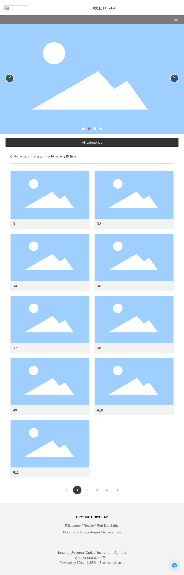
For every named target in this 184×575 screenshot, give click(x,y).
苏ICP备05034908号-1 (92, 558)
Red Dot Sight (107, 525)
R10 (100, 410)
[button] (83, 128)
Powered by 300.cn (73, 562)
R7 (15, 348)
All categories (92, 142)
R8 (99, 348)
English (110, 8)
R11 (16, 472)
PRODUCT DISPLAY (92, 517)
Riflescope (73, 525)
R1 (15, 224)
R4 (15, 286)
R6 (99, 286)
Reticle (38, 156)
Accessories (112, 532)
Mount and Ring (75, 532)
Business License (111, 562)
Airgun (95, 532)
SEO (93, 562)
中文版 (97, 8)
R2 (99, 224)
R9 (15, 410)
